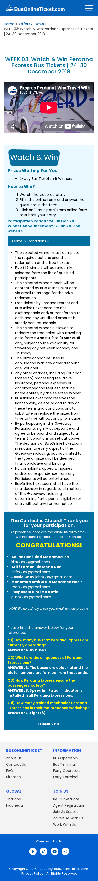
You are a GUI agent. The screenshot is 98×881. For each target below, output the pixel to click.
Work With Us (64, 824)
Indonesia (14, 805)
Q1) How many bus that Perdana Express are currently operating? (48, 643)
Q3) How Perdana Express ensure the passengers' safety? (41, 683)
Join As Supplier (66, 811)
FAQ (9, 770)
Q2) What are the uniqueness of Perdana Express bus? (45, 660)
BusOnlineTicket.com (71, 868)
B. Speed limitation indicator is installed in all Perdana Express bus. (45, 693)
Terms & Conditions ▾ (30, 241)
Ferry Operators (66, 770)
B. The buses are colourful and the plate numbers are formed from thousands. (48, 670)
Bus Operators (65, 758)
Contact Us (16, 764)
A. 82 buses (27, 650)
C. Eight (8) (27, 712)
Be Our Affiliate (66, 798)
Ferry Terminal (65, 776)
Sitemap (13, 776)
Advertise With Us (68, 817)
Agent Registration (69, 805)
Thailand (13, 798)
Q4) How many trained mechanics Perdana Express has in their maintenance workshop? (48, 705)
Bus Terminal (64, 764)
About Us (14, 758)
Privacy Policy (32, 873)
